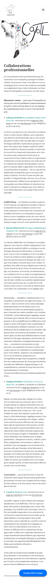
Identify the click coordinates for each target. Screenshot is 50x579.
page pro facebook (31, 387)
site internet (25, 123)
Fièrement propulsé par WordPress (17, 576)
